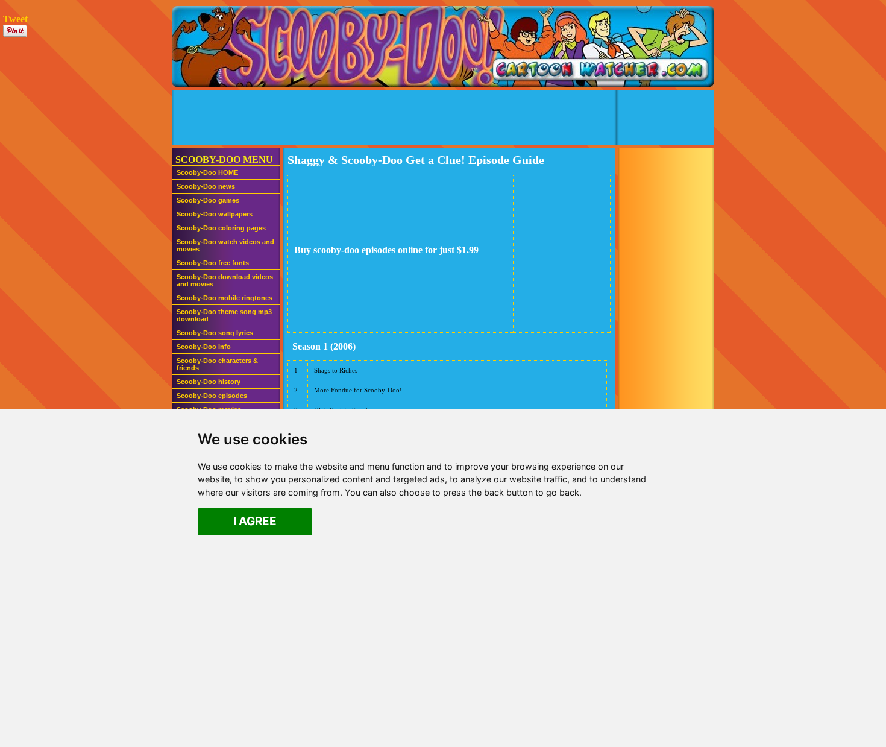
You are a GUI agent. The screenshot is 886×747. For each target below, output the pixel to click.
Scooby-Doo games (208, 200)
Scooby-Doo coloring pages (221, 228)
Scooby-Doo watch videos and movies (225, 245)
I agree (255, 522)
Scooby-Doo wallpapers (215, 214)
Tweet (15, 19)
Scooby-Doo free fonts (213, 262)
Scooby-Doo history (208, 381)
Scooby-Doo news (206, 186)
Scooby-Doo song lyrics (215, 332)
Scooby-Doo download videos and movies (225, 280)
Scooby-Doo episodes (212, 395)
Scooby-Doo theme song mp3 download (224, 315)
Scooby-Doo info (204, 346)
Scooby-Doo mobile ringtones (224, 297)
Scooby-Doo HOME (207, 172)
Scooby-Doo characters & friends (217, 364)
